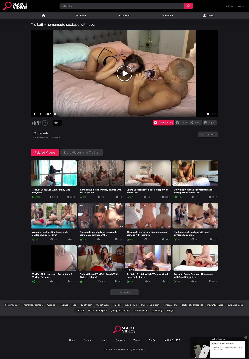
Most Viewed (123, 15)
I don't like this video (38, 123)
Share (198, 122)
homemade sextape (33, 305)
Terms (136, 340)
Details (183, 122)
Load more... (124, 292)
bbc (74, 305)
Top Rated (80, 15)
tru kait (117, 305)
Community (167, 15)
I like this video (34, 123)
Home (43, 15)
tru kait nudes (102, 305)
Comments (41, 133)
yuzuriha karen (142, 310)
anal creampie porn (150, 305)
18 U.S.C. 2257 (172, 340)
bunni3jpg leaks (235, 305)
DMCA (152, 340)
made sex (51, 305)
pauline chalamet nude (192, 305)
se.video (122, 349)
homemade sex (12, 305)
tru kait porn (86, 305)
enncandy (157, 310)
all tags (170, 310)
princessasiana (170, 305)
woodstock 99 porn (97, 310)
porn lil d (80, 310)
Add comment (208, 134)
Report (212, 122)
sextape (64, 305)
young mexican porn (120, 310)
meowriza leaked (215, 305)
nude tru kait (131, 305)
